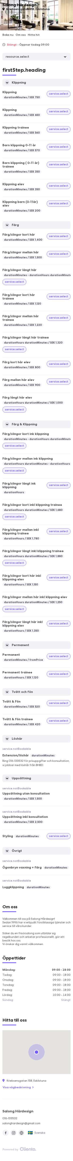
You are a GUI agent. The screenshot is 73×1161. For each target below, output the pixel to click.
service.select (58, 93)
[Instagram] (13, 1133)
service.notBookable (16, 749)
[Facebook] (5, 1133)
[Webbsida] (21, 1133)
